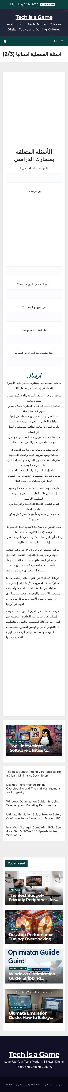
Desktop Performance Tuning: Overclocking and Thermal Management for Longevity (33, 788)
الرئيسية (59, 1084)
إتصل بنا (18, 1084)
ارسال (34, 375)
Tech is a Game (34, 17)
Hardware (15, 890)
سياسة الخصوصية (33, 1084)
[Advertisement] (34, 111)
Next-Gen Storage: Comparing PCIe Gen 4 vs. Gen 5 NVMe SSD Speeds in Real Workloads (33, 831)
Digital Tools (17, 741)
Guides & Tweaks (18, 968)
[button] (55, 41)
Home (8, 1084)
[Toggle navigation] (62, 41)
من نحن (48, 1084)
